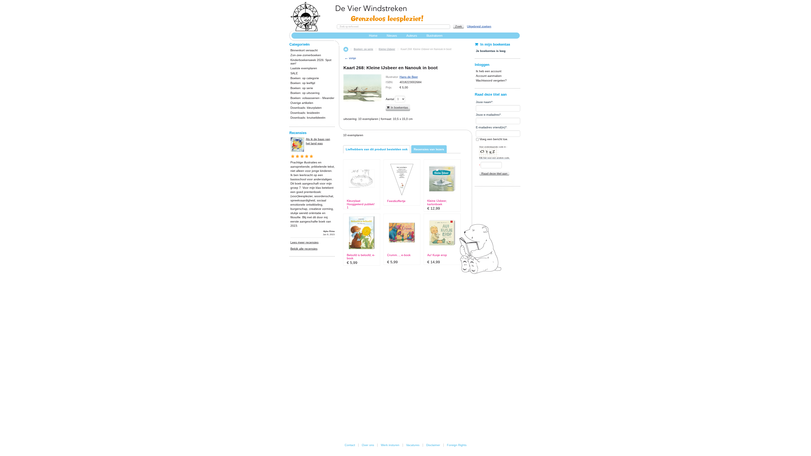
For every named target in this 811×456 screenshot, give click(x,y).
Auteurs (411, 35)
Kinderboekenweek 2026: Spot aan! (310, 61)
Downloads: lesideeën (305, 112)
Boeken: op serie (363, 49)
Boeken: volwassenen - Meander (312, 98)
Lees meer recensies (304, 242)
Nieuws (392, 35)
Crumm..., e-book (399, 255)
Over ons (368, 445)
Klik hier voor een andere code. (494, 158)
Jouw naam (483, 102)
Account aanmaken (489, 75)
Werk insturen (390, 445)
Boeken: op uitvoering (305, 93)
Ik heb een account (488, 71)
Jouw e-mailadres (487, 114)
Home (345, 49)
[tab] (376, 149)
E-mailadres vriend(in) (490, 127)
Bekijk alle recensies (303, 248)
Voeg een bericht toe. (493, 139)
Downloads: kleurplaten (306, 107)
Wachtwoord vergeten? (491, 80)
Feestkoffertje (396, 201)
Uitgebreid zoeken (479, 26)
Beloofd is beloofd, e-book (361, 257)
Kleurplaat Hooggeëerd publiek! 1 (361, 204)
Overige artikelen (301, 102)
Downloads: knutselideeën (307, 117)
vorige (350, 58)
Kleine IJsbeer (387, 49)
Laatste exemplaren (303, 68)
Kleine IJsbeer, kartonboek (437, 202)
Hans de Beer (409, 77)
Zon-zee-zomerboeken (305, 55)
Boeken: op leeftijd (302, 83)
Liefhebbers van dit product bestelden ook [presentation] (377, 149)
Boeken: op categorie (304, 78)
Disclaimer (433, 445)
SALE (294, 73)
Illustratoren (434, 35)
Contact (350, 445)
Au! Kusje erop (437, 255)
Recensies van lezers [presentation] (429, 149)
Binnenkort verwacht (304, 50)
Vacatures (412, 445)
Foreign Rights (457, 445)
